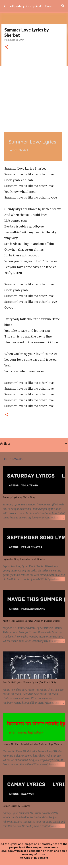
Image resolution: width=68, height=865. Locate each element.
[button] (6, 47)
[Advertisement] (34, 89)
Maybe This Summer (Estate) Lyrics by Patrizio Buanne (31, 620)
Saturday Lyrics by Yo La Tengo (19, 497)
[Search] (63, 5)
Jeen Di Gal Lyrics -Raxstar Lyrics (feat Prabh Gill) (29, 682)
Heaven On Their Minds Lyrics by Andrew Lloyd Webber (32, 744)
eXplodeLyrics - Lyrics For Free (30, 6)
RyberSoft (41, 857)
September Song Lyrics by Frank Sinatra (24, 559)
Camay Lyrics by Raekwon (16, 805)
